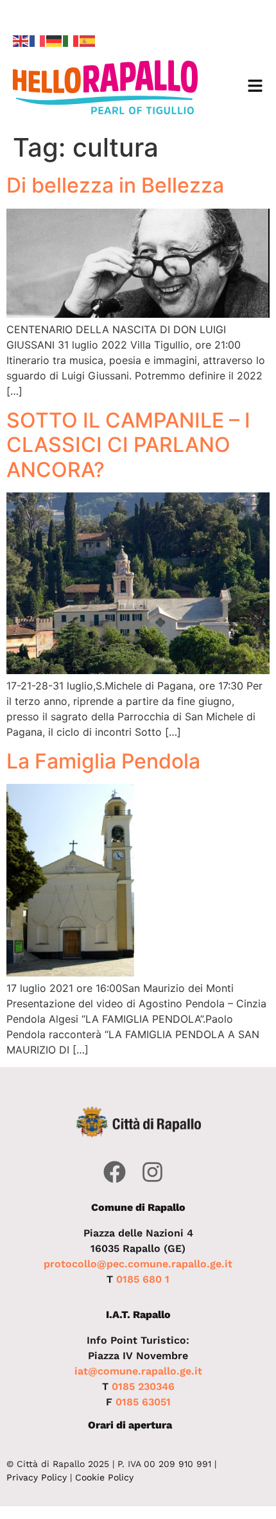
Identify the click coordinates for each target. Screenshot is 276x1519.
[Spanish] (88, 40)
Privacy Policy (36, 1477)
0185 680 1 (142, 1279)
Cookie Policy (104, 1477)
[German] (54, 40)
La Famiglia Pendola (103, 761)
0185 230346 (143, 1386)
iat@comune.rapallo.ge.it (138, 1371)
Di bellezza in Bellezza (115, 185)
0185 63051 (143, 1402)
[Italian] (71, 40)
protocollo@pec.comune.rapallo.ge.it (138, 1264)
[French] (38, 40)
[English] (21, 40)
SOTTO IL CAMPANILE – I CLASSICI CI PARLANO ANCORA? (128, 445)
